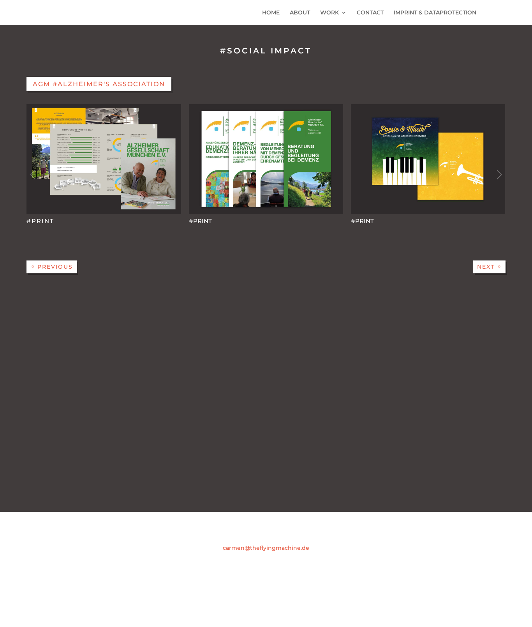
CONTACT (370, 13)
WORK (329, 13)
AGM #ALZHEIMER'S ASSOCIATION (99, 84)
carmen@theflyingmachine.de (266, 547)
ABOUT (300, 13)
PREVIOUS (55, 266)
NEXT (486, 266)
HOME (271, 13)
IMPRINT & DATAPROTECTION (435, 13)
